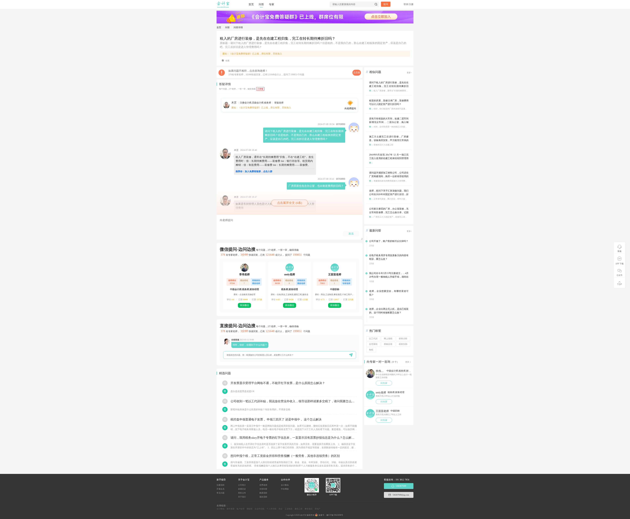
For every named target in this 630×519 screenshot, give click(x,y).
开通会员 (220, 489)
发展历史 (242, 489)
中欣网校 (285, 489)
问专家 (383, 383)
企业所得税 (259, 509)
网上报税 (388, 338)
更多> (409, 72)
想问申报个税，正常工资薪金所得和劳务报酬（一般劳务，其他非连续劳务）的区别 (285, 456)
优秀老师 (263, 485)
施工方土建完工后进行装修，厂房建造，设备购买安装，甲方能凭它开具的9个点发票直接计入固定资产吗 (389, 140)
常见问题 (220, 493)
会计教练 (285, 485)
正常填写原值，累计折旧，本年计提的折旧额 (391, 199)
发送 (351, 233)
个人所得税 (271, 509)
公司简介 (242, 485)
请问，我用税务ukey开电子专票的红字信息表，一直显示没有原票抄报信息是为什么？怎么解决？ (294, 437)
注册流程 (220, 485)
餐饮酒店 (309, 509)
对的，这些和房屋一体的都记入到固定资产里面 (392, 127)
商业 (281, 509)
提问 (385, 4)
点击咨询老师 (356, 73)
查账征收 (388, 344)
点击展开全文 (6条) (289, 202)
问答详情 (238, 27)
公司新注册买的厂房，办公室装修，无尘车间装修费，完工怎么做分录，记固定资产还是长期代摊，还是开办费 (389, 212)
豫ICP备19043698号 (334, 515)
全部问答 (263, 489)
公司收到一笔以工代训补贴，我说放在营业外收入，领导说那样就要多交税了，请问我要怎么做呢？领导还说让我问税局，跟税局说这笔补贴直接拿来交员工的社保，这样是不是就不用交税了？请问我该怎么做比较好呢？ (294, 401)
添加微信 (244, 305)
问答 (261, 4)
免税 (371, 350)
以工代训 (373, 338)
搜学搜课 (230, 509)
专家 (271, 4)
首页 (251, 4)
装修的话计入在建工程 (381, 145)
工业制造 (289, 509)
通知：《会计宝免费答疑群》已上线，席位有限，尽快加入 (252, 53)
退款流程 (263, 497)
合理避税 (373, 344)
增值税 (249, 509)
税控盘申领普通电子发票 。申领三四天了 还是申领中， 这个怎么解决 (276, 419)
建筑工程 (299, 509)
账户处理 (240, 509)
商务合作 (242, 493)
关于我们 (242, 497)
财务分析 (403, 338)
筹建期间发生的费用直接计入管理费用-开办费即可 (393, 181)
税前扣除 (403, 344)
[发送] (351, 355)
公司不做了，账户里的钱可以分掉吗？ (388, 241)
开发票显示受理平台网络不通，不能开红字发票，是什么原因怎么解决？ (278, 383)
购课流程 (263, 493)
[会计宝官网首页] (223, 7)
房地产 (318, 509)
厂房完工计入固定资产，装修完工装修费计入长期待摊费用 (397, 217)
